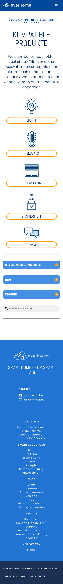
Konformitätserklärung (31, 534)
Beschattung (31, 458)
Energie (31, 465)
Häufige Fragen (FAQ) (31, 523)
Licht (31, 450)
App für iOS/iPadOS (31, 438)
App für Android (31, 434)
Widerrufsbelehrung (31, 503)
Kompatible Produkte (31, 427)
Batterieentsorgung (31, 530)
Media (31, 550)
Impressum (11, 576)
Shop (31, 484)
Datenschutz (37, 576)
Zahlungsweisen (31, 492)
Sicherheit (31, 461)
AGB (31, 500)
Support (31, 526)
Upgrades (31, 488)
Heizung (31, 454)
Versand (31, 496)
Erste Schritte (31, 431)
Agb (23, 576)
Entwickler (32, 538)
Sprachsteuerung (31, 469)
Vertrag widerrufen (31, 507)
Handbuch (31, 519)
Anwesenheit (31, 473)
